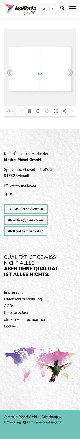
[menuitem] (60, 9)
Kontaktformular (27, 231)
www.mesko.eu (23, 185)
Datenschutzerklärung (23, 299)
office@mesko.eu (27, 220)
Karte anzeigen (16, 312)
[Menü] (70, 9)
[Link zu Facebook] (6, 194)
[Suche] (60, 9)
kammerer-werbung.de (43, 422)
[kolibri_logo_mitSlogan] (19, 9)
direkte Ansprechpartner (24, 319)
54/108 (9, 111)
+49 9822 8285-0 (27, 209)
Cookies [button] (10, 326)
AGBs (9, 305)
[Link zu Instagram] (11, 194)
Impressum (13, 292)
